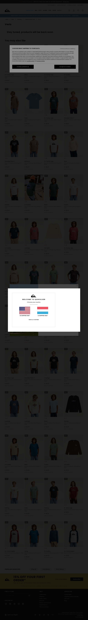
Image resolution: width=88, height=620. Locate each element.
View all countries (34, 319)
